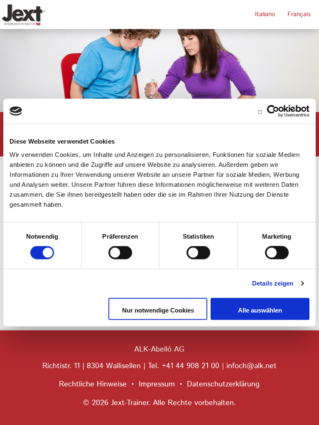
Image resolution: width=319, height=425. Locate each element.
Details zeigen (272, 283)
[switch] (120, 252)
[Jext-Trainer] (31, 14)
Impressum (157, 384)
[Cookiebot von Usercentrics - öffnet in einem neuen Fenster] (273, 111)
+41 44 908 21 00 (190, 366)
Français (299, 14)
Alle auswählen (260, 309)
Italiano (265, 14)
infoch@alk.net (251, 366)
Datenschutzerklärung (223, 384)
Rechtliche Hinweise (93, 384)
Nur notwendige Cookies (158, 309)
